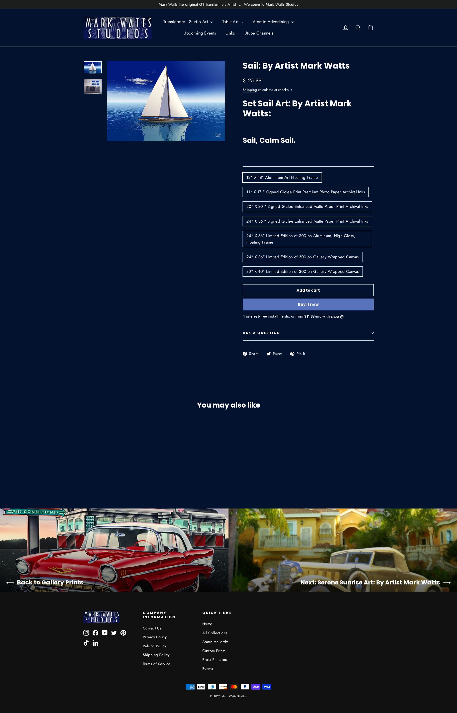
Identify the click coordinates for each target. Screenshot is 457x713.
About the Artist (215, 641)
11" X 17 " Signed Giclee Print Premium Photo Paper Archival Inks (305, 192)
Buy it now (308, 304)
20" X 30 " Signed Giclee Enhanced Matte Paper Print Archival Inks (307, 206)
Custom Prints (213, 650)
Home (207, 624)
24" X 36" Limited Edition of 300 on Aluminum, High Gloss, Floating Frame (300, 239)
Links (230, 33)
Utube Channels (258, 33)
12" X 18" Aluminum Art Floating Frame (282, 177)
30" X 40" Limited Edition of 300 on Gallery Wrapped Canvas (302, 271)
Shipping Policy (156, 655)
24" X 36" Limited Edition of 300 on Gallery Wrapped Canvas (302, 257)
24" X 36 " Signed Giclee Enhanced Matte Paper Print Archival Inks (307, 221)
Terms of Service (156, 664)
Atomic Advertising (271, 22)
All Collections (214, 633)
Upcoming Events (200, 33)
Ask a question (261, 333)
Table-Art (231, 22)
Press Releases (214, 659)
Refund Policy (154, 646)
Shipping (250, 89)
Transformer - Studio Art (186, 22)
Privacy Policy (155, 637)
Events (207, 668)
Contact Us (152, 628)
